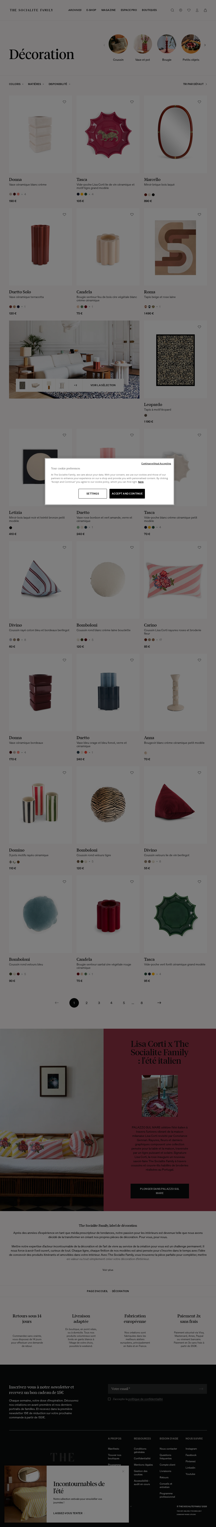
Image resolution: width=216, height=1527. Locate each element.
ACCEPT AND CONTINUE (127, 493)
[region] (109, 481)
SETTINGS (92, 493)
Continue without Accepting (156, 463)
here (141, 481)
